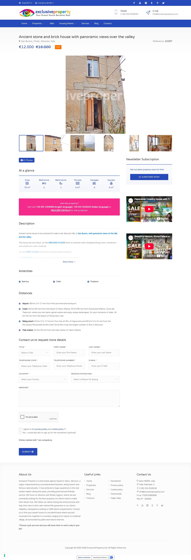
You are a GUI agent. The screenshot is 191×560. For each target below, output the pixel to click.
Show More (68, 262)
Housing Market (66, 23)
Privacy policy (117, 485)
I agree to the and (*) (44, 429)
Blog (96, 23)
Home (24, 23)
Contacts (108, 23)
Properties (37, 23)
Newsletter (116, 481)
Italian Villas (116, 498)
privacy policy (41, 429)
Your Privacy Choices (100, 557)
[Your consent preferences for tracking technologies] (4, 555)
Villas (52, 23)
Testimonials (116, 494)
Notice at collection (84, 557)
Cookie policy (117, 489)
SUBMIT (27, 451)
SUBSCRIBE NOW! (150, 177)
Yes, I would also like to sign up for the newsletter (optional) (49, 432)
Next (165, 98)
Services (85, 23)
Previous (26, 98)
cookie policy (57, 429)
